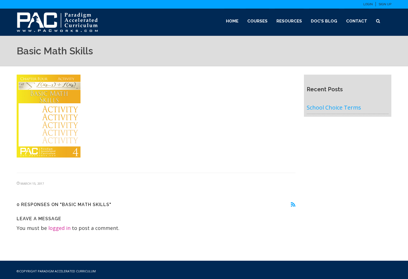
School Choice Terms (334, 107)
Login (368, 4)
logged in (59, 228)
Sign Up (385, 4)
